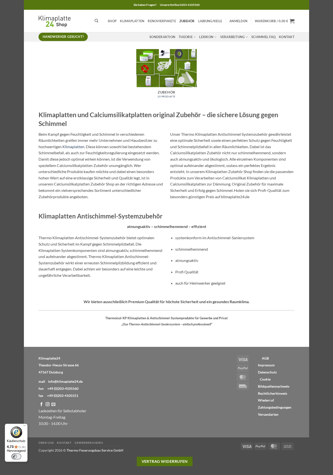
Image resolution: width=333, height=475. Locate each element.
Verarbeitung (232, 37)
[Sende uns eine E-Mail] (53, 404)
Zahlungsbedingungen (274, 407)
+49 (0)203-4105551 (62, 395)
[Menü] (25, 427)
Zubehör (187, 21)
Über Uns (46, 442)
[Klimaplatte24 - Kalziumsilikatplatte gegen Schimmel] (63, 21)
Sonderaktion (162, 37)
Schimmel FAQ (263, 37)
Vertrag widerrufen (165, 461)
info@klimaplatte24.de (65, 381)
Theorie (186, 37)
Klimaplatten (132, 21)
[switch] (16, 456)
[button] (238, 21)
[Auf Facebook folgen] (41, 404)
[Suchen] (96, 20)
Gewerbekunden (89, 442)
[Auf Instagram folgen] (47, 404)
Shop (112, 21)
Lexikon (206, 37)
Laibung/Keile (210, 21)
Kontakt (286, 37)
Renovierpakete (162, 21)
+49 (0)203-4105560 (62, 388)
